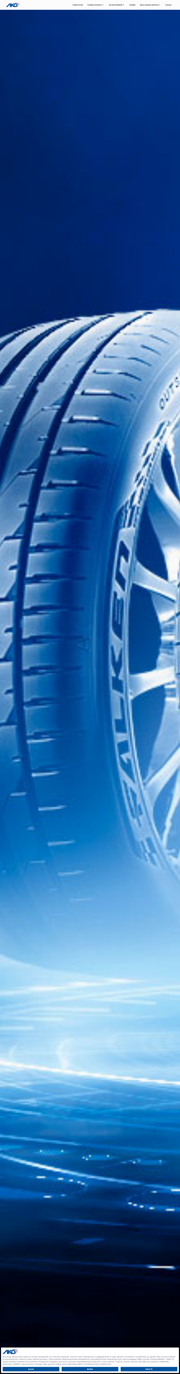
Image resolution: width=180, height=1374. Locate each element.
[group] (90, 692)
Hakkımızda (78, 5)
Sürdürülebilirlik (116, 5)
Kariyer (168, 5)
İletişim (132, 5)
